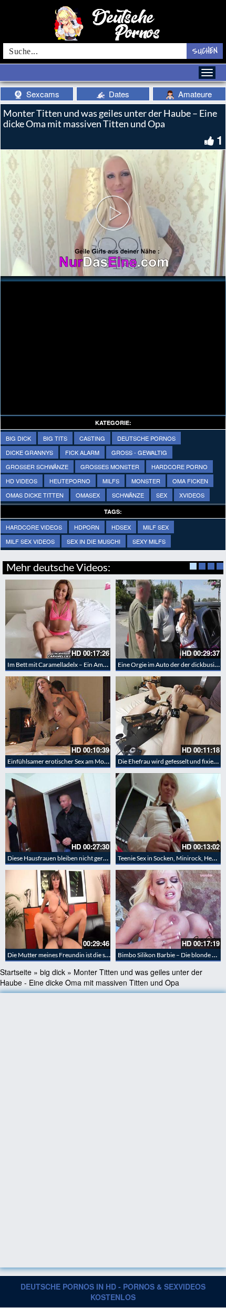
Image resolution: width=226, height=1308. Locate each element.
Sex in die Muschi (93, 541)
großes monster (109, 466)
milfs (110, 480)
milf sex (156, 527)
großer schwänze (37, 466)
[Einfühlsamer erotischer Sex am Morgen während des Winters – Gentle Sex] (57, 715)
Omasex (88, 495)
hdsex (121, 527)
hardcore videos (34, 527)
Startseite (16, 972)
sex (161, 495)
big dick (18, 438)
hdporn (86, 527)
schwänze (128, 495)
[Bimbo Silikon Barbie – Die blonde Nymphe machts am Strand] (168, 909)
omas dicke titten (35, 495)
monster (145, 480)
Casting (92, 438)
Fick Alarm (82, 452)
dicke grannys (29, 452)
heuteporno (69, 480)
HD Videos (21, 480)
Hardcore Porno (179, 466)
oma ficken (190, 480)
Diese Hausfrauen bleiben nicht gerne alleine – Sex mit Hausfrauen (97, 858)
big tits (55, 438)
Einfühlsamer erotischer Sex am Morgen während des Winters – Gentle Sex (109, 761)
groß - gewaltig (139, 452)
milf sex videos (30, 541)
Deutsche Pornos (146, 438)
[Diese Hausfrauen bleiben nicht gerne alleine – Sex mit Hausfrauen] (57, 812)
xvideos (191, 495)
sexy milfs (149, 541)
